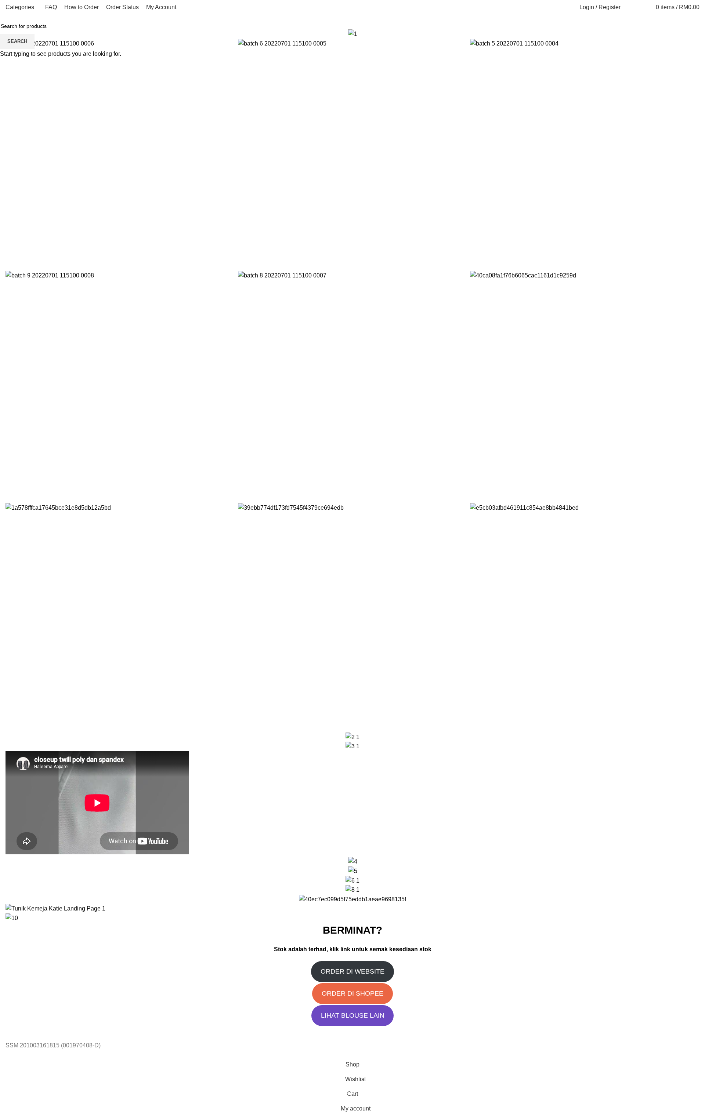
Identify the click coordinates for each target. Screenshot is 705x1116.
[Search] (630, 7)
